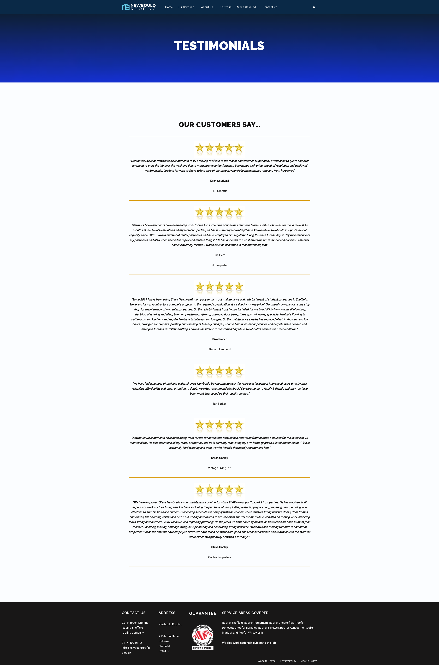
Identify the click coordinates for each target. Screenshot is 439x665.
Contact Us (270, 7)
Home (169, 7)
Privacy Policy (288, 660)
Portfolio (226, 7)
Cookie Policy (309, 660)
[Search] (314, 7)
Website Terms (267, 660)
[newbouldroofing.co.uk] (139, 7)
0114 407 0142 (132, 642)
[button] (196, 7)
